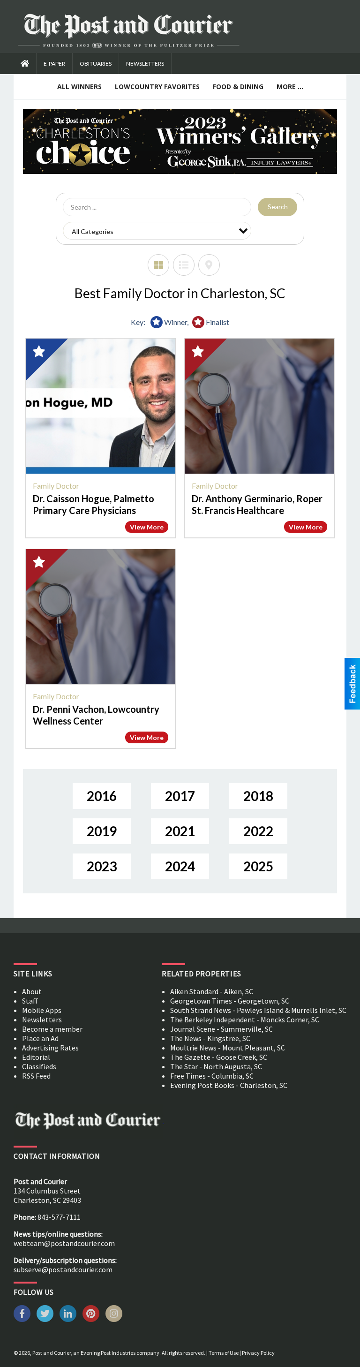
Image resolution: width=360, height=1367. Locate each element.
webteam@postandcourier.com (64, 1243)
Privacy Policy (258, 1352)
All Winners (79, 86)
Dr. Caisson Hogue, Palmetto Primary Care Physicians (93, 504)
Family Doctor (56, 485)
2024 (180, 866)
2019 (102, 831)
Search (278, 207)
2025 (258, 866)
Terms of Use (224, 1352)
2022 (258, 831)
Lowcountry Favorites (157, 86)
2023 (102, 866)
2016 (102, 796)
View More (147, 527)
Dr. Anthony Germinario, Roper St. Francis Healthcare (257, 504)
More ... (290, 86)
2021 (180, 831)
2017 (180, 796)
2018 (258, 796)
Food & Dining (238, 86)
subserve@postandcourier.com (63, 1269)
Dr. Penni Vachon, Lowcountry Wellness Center (96, 714)
